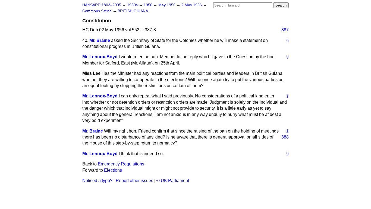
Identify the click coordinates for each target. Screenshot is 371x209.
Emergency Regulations (121, 164)
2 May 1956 (192, 5)
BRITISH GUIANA (133, 11)
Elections (113, 170)
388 (285, 137)
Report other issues (134, 180)
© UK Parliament (172, 180)
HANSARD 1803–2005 (101, 5)
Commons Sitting (97, 11)
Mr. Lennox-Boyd (100, 56)
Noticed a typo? (97, 180)
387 (285, 29)
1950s (133, 5)
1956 (148, 5)
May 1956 (167, 5)
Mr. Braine (99, 40)
